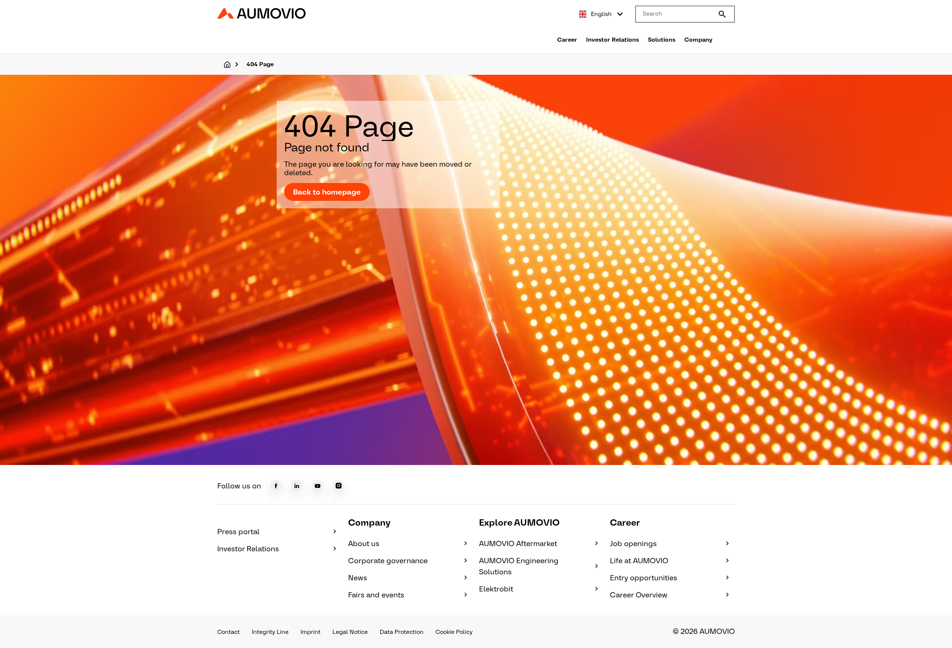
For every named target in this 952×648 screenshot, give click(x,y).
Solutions (661, 40)
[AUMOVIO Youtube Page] (318, 486)
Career (567, 40)
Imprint (310, 632)
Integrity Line (270, 632)
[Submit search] (722, 14)
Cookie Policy (454, 632)
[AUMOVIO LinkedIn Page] (297, 486)
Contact (228, 632)
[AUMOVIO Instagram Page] (338, 486)
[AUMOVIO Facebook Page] (276, 486)
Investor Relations (612, 40)
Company (698, 40)
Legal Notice (350, 632)
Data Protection (402, 632)
